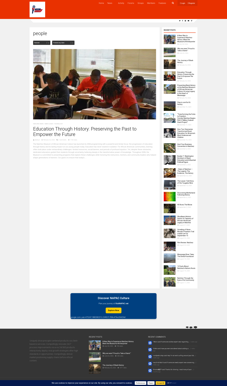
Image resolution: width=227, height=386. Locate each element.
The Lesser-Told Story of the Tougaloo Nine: (185, 182)
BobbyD (37, 140)
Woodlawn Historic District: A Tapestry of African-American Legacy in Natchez (185, 219)
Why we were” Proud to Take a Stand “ (186, 50)
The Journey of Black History (113, 365)
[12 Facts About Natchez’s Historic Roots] (170, 274)
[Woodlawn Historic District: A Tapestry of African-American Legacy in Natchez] (170, 224)
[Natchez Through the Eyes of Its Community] (170, 286)
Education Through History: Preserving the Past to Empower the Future (85, 131)
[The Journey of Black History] (170, 68)
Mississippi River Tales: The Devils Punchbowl (185, 255)
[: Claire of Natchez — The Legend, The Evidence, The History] (170, 177)
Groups (141, 3)
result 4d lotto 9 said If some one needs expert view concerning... (174, 362)
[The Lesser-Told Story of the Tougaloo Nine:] (170, 189)
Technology (58, 124)
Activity (121, 3)
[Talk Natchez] (37, 17)
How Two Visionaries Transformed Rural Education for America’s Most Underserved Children (186, 133)
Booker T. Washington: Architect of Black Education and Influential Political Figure (186, 159)
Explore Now (113, 310)
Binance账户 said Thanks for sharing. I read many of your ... (173, 369)
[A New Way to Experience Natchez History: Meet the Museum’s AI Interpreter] (170, 43)
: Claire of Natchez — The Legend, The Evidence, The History (185, 171)
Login (183, 3)
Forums (131, 3)
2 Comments (62, 140)
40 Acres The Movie (184, 205)
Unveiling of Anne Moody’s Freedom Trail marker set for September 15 (185, 233)
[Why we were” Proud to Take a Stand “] (170, 56)
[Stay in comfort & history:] (170, 110)
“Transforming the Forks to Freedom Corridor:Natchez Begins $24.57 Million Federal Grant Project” (186, 118)
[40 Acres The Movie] (170, 212)
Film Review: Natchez (185, 243)
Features (162, 3)
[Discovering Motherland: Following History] (170, 201)
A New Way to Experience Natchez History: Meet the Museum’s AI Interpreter (186, 39)
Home (101, 3)
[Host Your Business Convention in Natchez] (170, 152)
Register (192, 3)
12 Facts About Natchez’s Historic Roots (186, 267)
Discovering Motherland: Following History (186, 194)
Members (151, 3)
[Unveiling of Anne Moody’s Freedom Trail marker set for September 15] (170, 237)
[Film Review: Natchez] (170, 250)
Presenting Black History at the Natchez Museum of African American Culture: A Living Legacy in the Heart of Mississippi (186, 90)
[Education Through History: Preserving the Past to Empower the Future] (94, 119)
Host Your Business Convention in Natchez (185, 145)
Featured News (38, 124)
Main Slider (49, 124)
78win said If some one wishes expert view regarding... (171, 342)
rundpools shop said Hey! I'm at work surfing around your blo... (174, 355)
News (109, 3)
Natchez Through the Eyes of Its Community (185, 279)
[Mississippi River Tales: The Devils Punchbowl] (170, 262)
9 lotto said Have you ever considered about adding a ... (171, 348)
